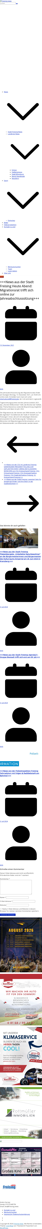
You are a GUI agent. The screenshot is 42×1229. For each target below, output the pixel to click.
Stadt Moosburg (18, 174)
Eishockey (11, 220)
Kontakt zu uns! (9, 227)
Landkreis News (14, 134)
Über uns (7, 273)
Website (3, 905)
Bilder (6, 223)
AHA (1, 389)
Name (3, 897)
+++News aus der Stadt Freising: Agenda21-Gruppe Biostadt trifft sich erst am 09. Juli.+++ (20, 655)
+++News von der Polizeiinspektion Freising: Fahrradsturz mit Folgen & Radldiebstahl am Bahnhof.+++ (19, 773)
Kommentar (5, 879)
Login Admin (12, 271)
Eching (14, 170)
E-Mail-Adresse (6, 901)
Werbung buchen (14, 267)
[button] (23, 130)
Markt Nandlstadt (18, 176)
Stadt (2, 277)
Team (10, 269)
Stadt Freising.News (15, 132)
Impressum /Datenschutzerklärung (17, 1214)
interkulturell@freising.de (9, 399)
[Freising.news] (6, 1)
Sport (6, 181)
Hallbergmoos (17, 172)
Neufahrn (15, 178)
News (6, 92)
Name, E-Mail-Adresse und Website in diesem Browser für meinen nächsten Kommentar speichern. (19, 910)
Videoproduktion (10, 225)
